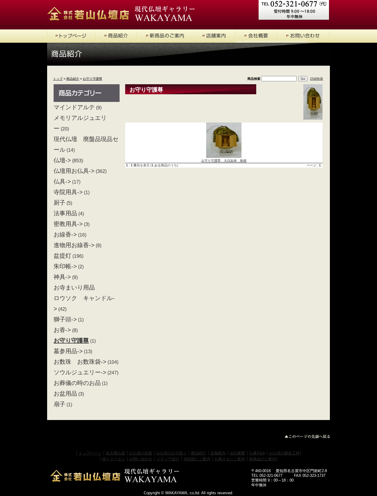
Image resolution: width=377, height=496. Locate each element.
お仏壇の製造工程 (284, 453)
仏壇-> (62, 160)
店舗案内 (218, 453)
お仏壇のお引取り (171, 453)
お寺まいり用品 (74, 287)
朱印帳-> (65, 266)
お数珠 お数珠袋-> (80, 361)
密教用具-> (68, 224)
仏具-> (62, 181)
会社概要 (237, 453)
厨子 (59, 202)
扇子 (59, 404)
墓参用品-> (68, 351)
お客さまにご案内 (229, 459)
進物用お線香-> (74, 245)
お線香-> (65, 234)
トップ (58, 78)
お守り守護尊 (92, 78)
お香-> (62, 330)
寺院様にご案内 (196, 459)
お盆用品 (65, 393)
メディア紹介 (167, 459)
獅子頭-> (65, 319)
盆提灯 (62, 255)
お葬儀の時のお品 (77, 383)
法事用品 (65, 213)
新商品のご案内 (262, 459)
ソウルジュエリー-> (80, 372)
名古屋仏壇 (115, 453)
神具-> (62, 277)
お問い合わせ (140, 459)
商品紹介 (72, 78)
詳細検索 (316, 78)
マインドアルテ (74, 107)
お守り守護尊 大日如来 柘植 (224, 160)
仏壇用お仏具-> (74, 171)
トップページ (90, 453)
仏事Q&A (257, 453)
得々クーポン (113, 459)
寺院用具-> (68, 192)
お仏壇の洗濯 (140, 453)
